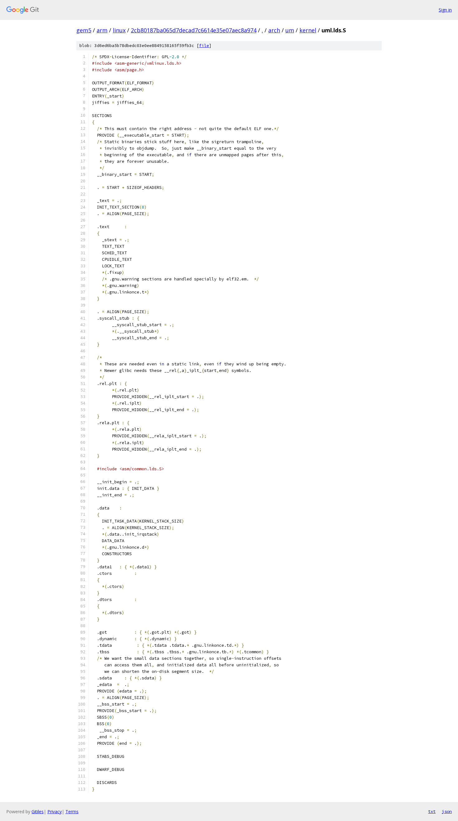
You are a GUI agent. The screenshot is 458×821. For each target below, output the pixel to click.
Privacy (54, 811)
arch (274, 30)
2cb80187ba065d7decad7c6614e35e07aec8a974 (193, 30)
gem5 (83, 30)
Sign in (445, 10)
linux (119, 30)
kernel (307, 30)
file (204, 45)
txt (432, 811)
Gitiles (37, 811)
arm (102, 30)
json (447, 811)
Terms (72, 811)
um (289, 30)
